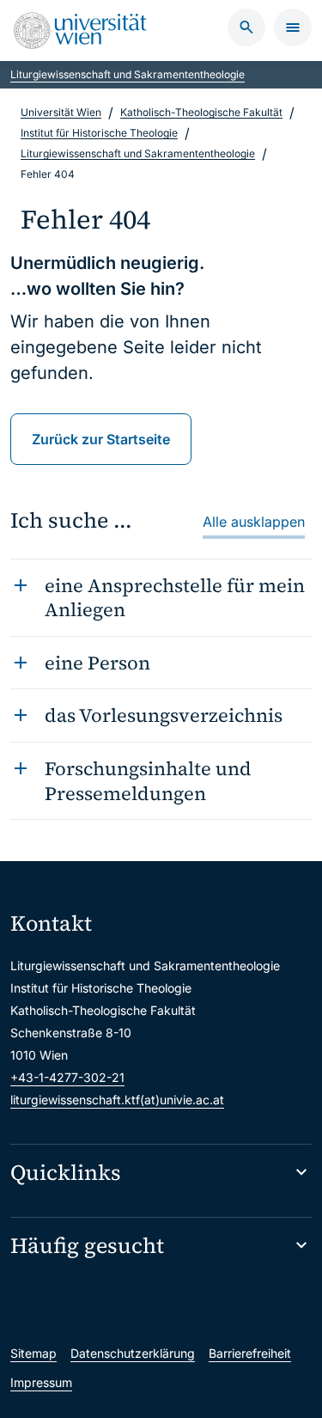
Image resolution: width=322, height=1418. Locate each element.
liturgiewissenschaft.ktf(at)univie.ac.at (117, 1099)
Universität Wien (61, 112)
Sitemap (33, 1353)
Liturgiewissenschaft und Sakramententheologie (127, 74)
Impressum (41, 1382)
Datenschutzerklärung (132, 1353)
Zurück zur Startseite (101, 439)
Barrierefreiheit (250, 1353)
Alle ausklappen (254, 521)
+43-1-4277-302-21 (67, 1077)
